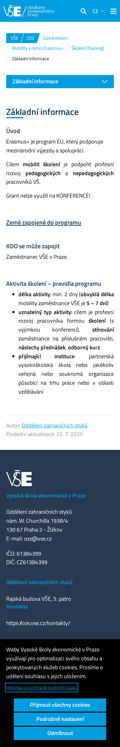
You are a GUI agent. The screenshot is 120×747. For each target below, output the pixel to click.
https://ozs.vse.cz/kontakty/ (38, 623)
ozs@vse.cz (38, 538)
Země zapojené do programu (43, 222)
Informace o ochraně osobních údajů (41, 687)
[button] (83, 11)
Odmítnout (60, 733)
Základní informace (35, 81)
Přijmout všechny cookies (60, 705)
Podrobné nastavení (60, 719)
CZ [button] (95, 11)
